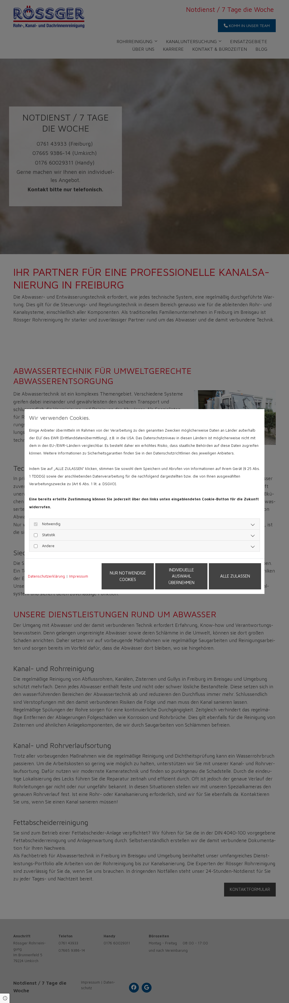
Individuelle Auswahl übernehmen (181, 576)
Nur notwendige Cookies (128, 576)
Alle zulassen (235, 576)
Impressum (78, 576)
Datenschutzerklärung (46, 576)
